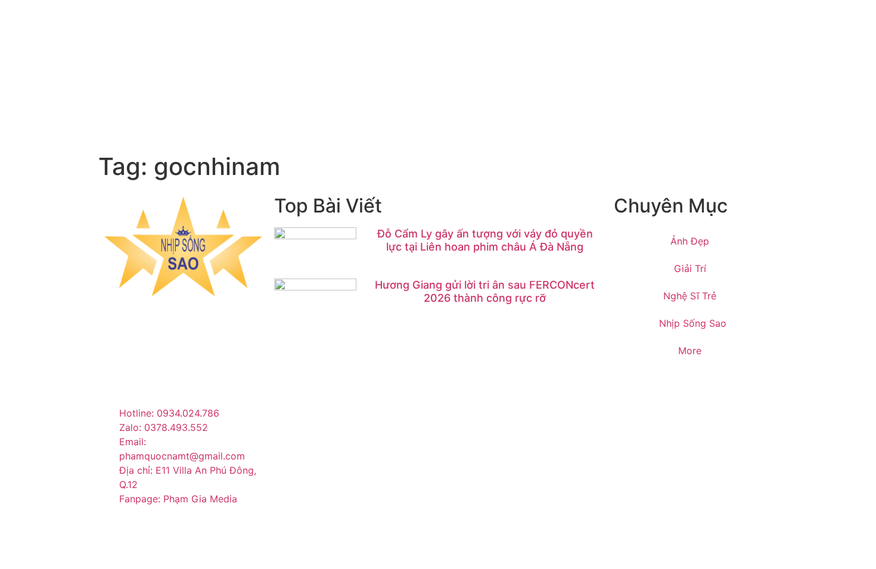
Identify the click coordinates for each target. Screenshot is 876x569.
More (689, 351)
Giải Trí (690, 268)
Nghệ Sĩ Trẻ (689, 296)
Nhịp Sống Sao (692, 323)
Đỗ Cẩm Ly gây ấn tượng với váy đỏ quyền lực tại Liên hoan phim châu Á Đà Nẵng (485, 240)
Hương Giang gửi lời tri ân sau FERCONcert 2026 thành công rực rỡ (485, 291)
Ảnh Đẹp (689, 241)
